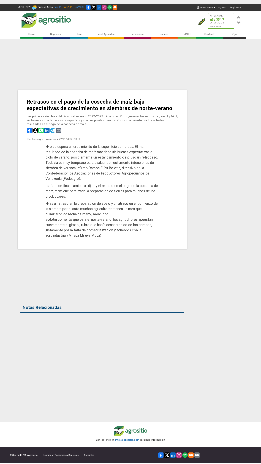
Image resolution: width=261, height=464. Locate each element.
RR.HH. (187, 34)
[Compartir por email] (58, 130)
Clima (79, 34)
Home (31, 34)
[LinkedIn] (99, 7)
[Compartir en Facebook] (29, 130)
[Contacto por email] (197, 455)
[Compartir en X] (35, 130)
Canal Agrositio (105, 34)
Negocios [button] (55, 34)
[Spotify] (109, 7)
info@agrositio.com (127, 439)
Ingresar (222, 7)
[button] (238, 17)
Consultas (89, 455)
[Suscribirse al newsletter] (115, 7)
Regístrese (235, 7)
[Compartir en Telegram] (52, 130)
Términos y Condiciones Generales (61, 455)
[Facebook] (88, 7)
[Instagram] (104, 7)
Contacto (209, 34)
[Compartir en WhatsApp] (41, 130)
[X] (93, 7)
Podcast (165, 34)
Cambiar (79, 7)
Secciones (137, 34)
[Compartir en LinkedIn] (47, 130)
